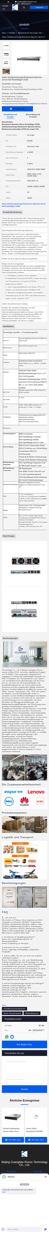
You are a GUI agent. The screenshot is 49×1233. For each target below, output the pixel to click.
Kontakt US (5, 7)
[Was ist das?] (6, 1036)
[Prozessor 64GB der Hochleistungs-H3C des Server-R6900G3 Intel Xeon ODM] (36, 1117)
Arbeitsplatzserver (32, 1013)
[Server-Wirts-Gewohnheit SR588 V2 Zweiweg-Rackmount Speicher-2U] (13, 1117)
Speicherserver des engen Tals (30, 33)
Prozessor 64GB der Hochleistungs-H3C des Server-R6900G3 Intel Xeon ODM (36, 1130)
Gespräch (39, 7)
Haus (4, 33)
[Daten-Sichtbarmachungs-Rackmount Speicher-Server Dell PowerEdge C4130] (29, 58)
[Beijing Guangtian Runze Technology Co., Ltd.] (24, 1154)
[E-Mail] (12, 1036)
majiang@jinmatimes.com (27, 2)
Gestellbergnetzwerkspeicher (14, 1009)
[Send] (46, 1229)
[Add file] (3, 1229)
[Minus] (45, 1176)
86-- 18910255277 (24, 4)
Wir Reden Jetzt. (25, 1044)
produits (12, 33)
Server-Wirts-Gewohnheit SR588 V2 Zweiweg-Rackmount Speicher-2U (12, 1130)
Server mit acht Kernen (12, 1013)
